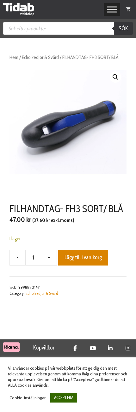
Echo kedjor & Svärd (40, 57)
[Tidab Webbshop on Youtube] (93, 348)
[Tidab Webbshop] (18, 9)
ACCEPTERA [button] (63, 397)
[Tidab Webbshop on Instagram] (128, 348)
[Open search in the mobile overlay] (68, 28)
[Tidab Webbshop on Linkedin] (110, 348)
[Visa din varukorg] (128, 9)
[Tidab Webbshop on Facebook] (75, 348)
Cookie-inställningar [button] (27, 398)
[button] (115, 77)
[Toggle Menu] (112, 9)
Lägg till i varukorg (83, 257)
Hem (13, 57)
